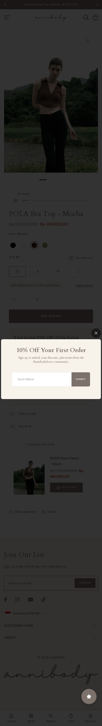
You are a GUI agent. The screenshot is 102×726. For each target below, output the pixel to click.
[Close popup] (96, 333)
